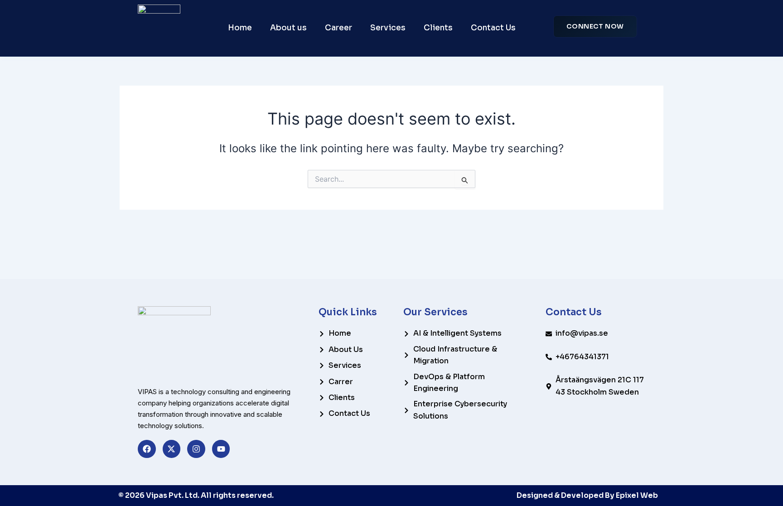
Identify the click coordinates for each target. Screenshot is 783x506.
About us (288, 28)
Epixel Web (637, 495)
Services (388, 28)
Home (240, 28)
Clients (438, 28)
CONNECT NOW (595, 26)
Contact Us (493, 28)
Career (338, 28)
